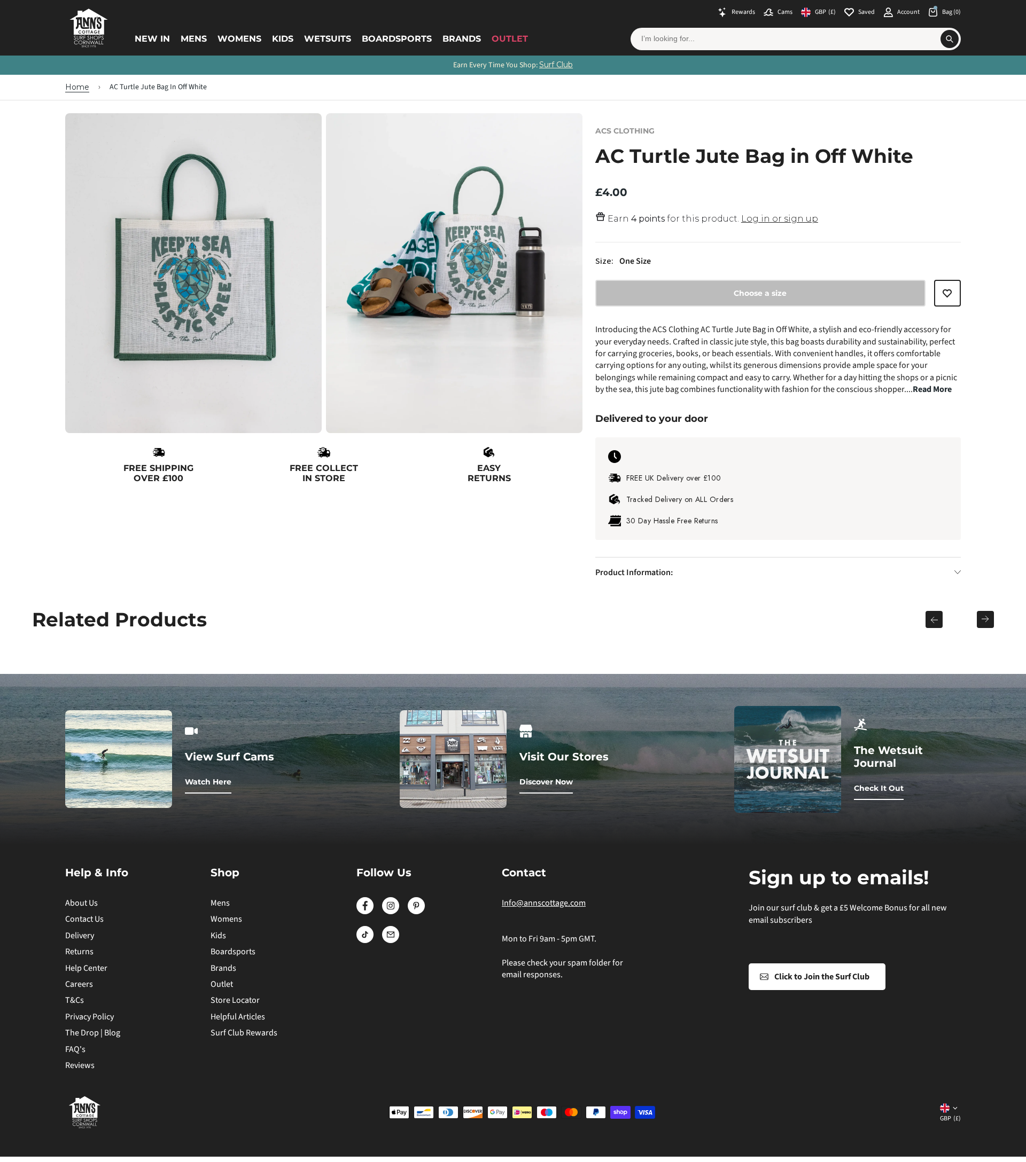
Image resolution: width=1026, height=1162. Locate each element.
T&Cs (74, 1000)
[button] (947, 297)
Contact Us (84, 919)
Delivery (79, 935)
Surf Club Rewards (244, 1033)
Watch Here (208, 782)
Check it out (879, 788)
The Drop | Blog (92, 1033)
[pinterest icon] (416, 911)
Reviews (80, 1065)
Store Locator (235, 1000)
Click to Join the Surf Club (821, 977)
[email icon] (390, 940)
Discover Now (546, 782)
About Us (81, 903)
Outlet (510, 39)
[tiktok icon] (365, 940)
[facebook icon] (365, 911)
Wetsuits (327, 39)
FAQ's (75, 1049)
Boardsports (397, 39)
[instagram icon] (390, 911)
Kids (282, 39)
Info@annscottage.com (544, 903)
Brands (461, 39)
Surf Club (556, 64)
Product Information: (634, 572)
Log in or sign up (779, 219)
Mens (194, 39)
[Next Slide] (985, 619)
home (77, 87)
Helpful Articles (238, 1017)
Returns (79, 951)
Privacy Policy (89, 1017)
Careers (79, 984)
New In (152, 39)
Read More (932, 389)
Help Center (86, 968)
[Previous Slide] (934, 619)
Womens (239, 39)
